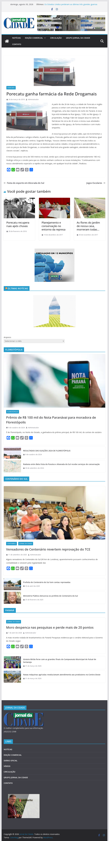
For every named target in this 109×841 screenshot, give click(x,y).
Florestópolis (12, 412)
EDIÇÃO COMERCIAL (34, 38)
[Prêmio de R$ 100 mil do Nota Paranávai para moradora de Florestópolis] (54, 380)
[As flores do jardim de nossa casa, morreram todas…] (89, 199)
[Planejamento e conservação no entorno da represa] (54, 199)
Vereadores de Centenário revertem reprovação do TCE (48, 549)
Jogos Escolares (94, 183)
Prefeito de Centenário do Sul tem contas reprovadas (46, 582)
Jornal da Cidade (25, 544)
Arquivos (7, 337)
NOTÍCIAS (16, 38)
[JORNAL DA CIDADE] (24, 714)
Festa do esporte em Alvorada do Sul (25, 183)
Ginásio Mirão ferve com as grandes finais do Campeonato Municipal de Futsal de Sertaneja (59, 660)
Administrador (33, 99)
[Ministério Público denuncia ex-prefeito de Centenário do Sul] (12, 598)
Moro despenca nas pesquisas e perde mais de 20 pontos (50, 627)
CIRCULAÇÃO (56, 38)
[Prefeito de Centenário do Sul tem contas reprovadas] (12, 584)
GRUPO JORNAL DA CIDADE (78, 38)
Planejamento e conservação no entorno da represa (53, 226)
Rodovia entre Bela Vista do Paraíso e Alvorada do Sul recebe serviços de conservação (61, 464)
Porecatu (11, 88)
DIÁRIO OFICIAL (10, 760)
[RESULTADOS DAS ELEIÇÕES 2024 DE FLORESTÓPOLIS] (12, 453)
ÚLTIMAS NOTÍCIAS (18, 288)
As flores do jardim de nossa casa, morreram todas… (88, 226)
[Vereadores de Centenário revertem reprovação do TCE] (54, 512)
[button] (44, 38)
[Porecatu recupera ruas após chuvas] (19, 199)
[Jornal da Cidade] (7, 41)
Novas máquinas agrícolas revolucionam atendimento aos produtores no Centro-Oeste (61, 674)
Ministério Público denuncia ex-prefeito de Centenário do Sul (50, 596)
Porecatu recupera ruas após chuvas (17, 224)
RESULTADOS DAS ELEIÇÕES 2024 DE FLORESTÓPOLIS (46, 450)
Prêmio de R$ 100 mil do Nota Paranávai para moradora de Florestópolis (51, 419)
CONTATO (16, 44)
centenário (11, 544)
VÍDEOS (7, 766)
